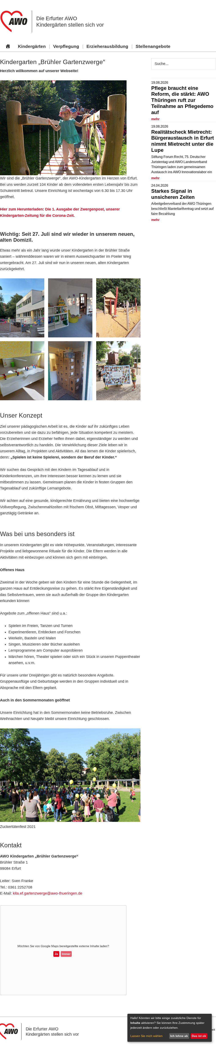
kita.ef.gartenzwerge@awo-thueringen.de (47, 893)
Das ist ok (199, 1036)
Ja (56, 954)
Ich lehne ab (179, 1036)
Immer (66, 954)
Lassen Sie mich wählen (146, 1036)
